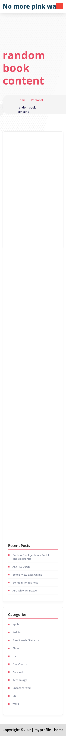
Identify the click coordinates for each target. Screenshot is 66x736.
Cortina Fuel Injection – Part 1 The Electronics (30, 556)
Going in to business (25, 582)
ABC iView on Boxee (24, 590)
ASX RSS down (21, 566)
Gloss (15, 648)
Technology (19, 680)
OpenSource (19, 664)
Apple (15, 624)
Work (15, 703)
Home (22, 100)
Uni (14, 696)
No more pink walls (33, 6)
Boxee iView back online (27, 574)
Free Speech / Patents (25, 640)
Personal (37, 100)
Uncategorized (21, 688)
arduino (17, 632)
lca (14, 656)
